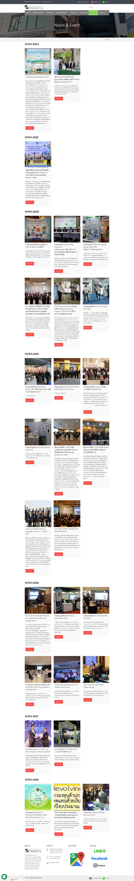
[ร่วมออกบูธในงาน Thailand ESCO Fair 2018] (96, 600)
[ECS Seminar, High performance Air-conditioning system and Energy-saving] (38, 600)
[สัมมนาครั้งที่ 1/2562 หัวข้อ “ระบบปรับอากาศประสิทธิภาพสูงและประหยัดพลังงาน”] (96, 432)
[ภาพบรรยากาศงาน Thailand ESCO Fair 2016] (96, 797)
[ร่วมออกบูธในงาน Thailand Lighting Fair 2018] (67, 600)
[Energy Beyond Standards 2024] (38, 61)
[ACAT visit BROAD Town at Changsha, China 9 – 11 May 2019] (38, 513)
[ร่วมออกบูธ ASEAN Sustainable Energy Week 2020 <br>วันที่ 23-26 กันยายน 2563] (96, 229)
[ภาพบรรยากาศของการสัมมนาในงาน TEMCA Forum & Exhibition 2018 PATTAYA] (38, 669)
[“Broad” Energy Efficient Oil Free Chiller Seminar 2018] (67, 669)
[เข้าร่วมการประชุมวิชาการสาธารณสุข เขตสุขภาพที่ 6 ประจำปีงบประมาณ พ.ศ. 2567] (67, 61)
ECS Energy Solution (84, 2)
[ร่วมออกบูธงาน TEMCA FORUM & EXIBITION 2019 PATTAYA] (67, 371)
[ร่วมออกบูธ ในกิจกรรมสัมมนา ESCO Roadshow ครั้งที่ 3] (38, 229)
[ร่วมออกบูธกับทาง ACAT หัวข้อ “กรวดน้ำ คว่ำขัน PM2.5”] (96, 371)
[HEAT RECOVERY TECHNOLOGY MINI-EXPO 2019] (67, 513)
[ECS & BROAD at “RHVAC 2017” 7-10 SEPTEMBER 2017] (67, 733)
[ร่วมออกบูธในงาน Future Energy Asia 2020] (96, 291)
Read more (29, 128)
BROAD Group (96, 2)
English (15, 879)
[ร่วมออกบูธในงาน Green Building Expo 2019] (38, 432)
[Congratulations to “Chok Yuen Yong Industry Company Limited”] (38, 733)
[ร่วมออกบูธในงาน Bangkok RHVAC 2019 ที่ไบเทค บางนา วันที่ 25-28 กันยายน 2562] (38, 371)
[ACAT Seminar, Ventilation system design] (96, 669)
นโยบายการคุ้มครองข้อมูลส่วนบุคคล (33, 877)
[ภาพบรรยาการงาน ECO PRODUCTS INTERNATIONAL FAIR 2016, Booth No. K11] (38, 797)
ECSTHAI (107, 2)
